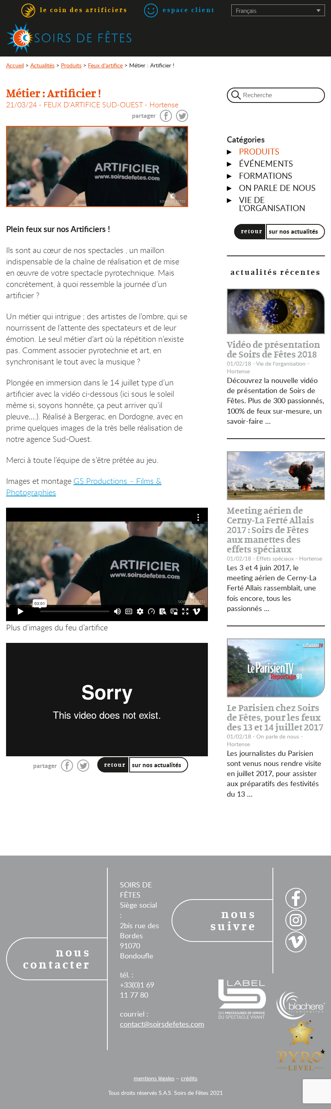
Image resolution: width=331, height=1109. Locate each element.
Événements (266, 163)
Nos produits (210, 69)
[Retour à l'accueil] (69, 38)
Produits (259, 151)
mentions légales (154, 1078)
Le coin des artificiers (83, 10)
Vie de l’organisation (272, 203)
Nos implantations (155, 69)
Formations (265, 175)
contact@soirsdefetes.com (162, 1024)
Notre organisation (266, 69)
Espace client (187, 10)
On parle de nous (277, 187)
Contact (314, 69)
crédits (189, 1078)
